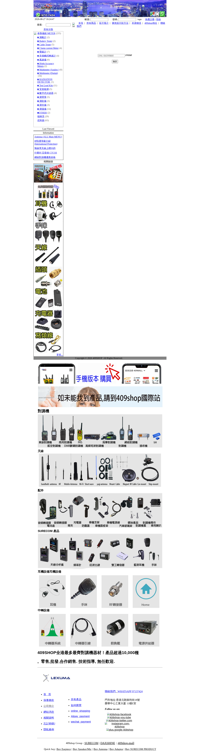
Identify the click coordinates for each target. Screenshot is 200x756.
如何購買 (76, 705)
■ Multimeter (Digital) (47, 73)
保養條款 (48, 700)
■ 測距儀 (41, 101)
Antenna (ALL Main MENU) (48, 137)
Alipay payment (80, 716)
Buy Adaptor (116, 749)
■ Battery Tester (44, 41)
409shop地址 (151, 23)
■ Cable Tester (44, 44)
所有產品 (76, 699)
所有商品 (91, 23)
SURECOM (91, 743)
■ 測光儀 (41, 105)
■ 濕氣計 (41, 37)
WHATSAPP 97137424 (130, 691)
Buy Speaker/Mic (82, 749)
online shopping (80, 710)
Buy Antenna (100, 749)
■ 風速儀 (41, 59)
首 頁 (47, 694)
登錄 (158, 19)
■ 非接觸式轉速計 (46, 56)
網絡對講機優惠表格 (44, 157)
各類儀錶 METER (46, 33)
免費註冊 (149, 19)
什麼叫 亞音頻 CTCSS (45, 152)
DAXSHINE (107, 743)
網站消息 (48, 711)
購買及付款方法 (120, 23)
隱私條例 (48, 729)
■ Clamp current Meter (48, 48)
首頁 (80, 23)
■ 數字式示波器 (45, 93)
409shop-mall (126, 743)
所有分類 (48, 29)
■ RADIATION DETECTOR (44, 80)
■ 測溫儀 (41, 109)
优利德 (40, 120)
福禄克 (40, 116)
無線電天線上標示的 (44, 148)
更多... (60, 354)
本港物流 (136, 23)
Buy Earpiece (64, 749)
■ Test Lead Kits (45, 85)
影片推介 (104, 23)
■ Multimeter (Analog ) (48, 69)
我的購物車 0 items (154, 6)
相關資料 (48, 717)
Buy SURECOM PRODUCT (140, 749)
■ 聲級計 (41, 52)
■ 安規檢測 (43, 89)
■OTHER (42, 112)
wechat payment (81, 721)
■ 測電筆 (41, 97)
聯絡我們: (110, 691)
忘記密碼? (49, 723)
